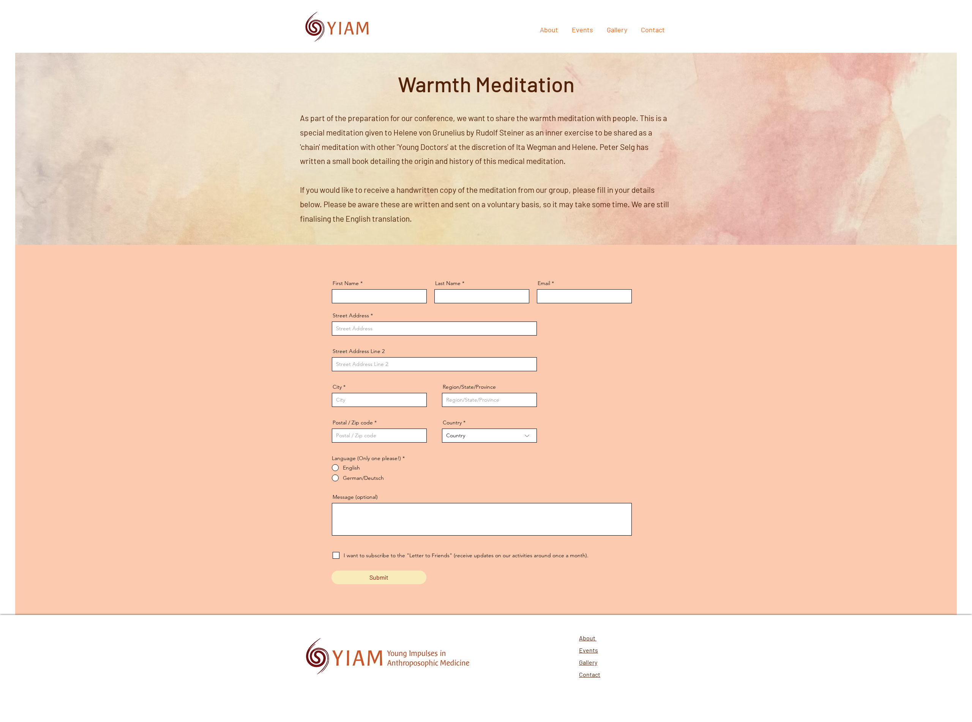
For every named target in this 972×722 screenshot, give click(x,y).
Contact (589, 674)
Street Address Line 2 (359, 351)
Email (544, 283)
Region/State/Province (469, 386)
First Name (346, 283)
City (337, 386)
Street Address (351, 315)
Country (452, 422)
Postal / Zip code (353, 422)
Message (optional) (355, 497)
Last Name (448, 283)
